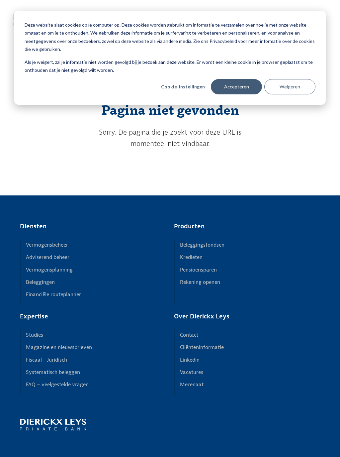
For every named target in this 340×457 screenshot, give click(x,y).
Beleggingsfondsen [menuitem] (202, 245)
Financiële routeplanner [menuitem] (53, 294)
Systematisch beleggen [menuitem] (53, 372)
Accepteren (236, 86)
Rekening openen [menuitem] (200, 282)
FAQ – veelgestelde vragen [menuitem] (57, 384)
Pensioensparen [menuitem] (198, 270)
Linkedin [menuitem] (190, 360)
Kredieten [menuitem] (191, 257)
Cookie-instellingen (183, 86)
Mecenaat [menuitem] (192, 384)
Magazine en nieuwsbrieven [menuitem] (59, 347)
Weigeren (290, 86)
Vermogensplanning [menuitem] (49, 270)
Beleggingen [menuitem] (40, 282)
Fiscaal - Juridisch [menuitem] (46, 360)
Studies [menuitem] (34, 335)
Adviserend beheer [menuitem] (47, 257)
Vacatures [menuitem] (191, 372)
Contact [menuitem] (189, 335)
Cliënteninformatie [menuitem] (202, 347)
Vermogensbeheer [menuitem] (47, 245)
